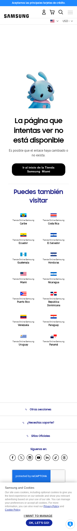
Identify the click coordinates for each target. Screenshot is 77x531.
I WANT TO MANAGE (38, 515)
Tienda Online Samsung (23, 222)
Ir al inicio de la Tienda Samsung (38, 169)
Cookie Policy (12, 509)
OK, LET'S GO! (39, 522)
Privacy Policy (51, 506)
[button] (57, 21)
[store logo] (16, 10)
